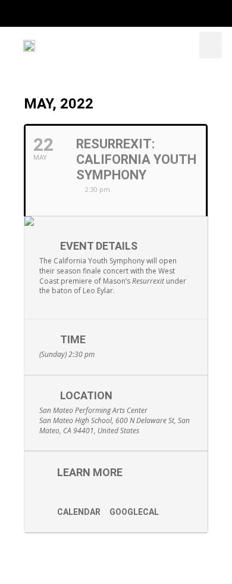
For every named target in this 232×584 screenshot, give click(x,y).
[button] (210, 45)
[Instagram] (106, 13)
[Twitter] (82, 13)
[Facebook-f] (58, 13)
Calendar (79, 512)
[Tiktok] (153, 13)
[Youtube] (130, 13)
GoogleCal (134, 512)
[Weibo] (177, 13)
